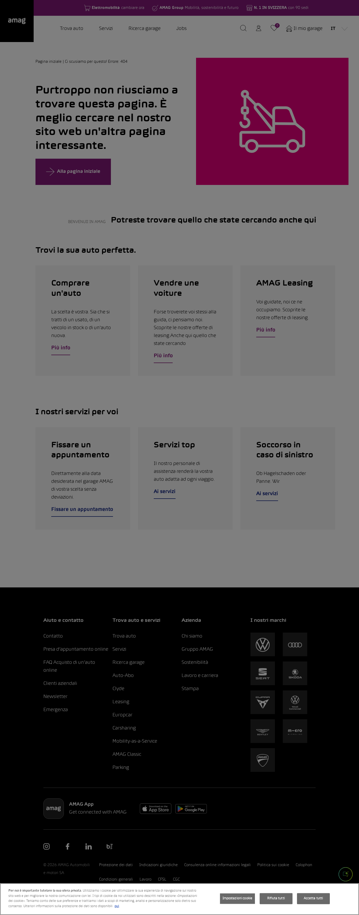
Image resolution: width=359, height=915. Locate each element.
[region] (179, 899)
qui (117, 906)
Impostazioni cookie (237, 898)
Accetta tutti (313, 898)
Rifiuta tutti (276, 898)
